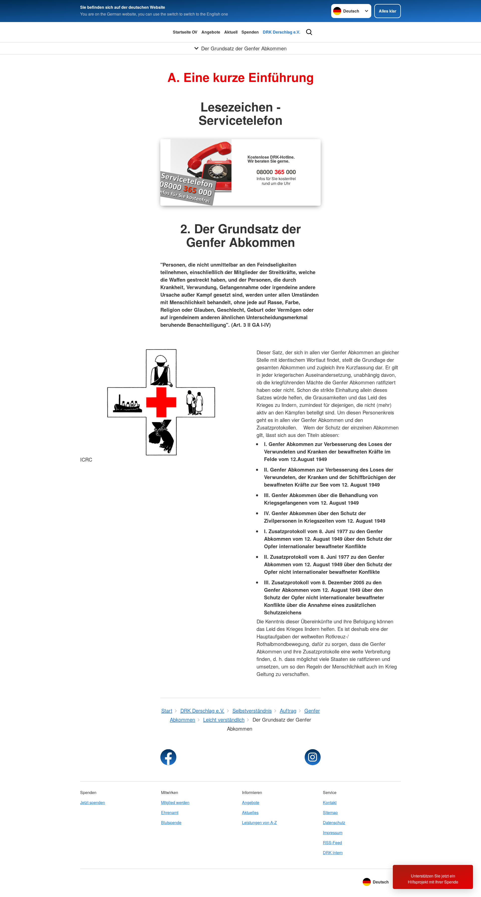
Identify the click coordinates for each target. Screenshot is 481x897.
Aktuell (230, 32)
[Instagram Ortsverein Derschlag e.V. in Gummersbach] (313, 757)
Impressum (332, 832)
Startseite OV (185, 32)
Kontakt (329, 802)
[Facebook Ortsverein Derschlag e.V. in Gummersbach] (168, 757)
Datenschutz (334, 822)
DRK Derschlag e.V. (281, 32)
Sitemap (330, 812)
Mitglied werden (175, 802)
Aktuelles (250, 812)
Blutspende (171, 822)
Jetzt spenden (92, 802)
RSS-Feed (332, 842)
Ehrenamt (169, 812)
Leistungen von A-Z (259, 822)
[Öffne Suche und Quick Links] (309, 32)
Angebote (210, 32)
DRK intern (333, 852)
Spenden (250, 32)
